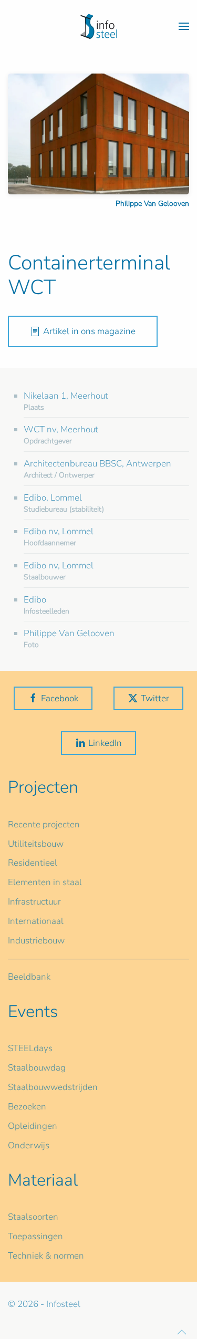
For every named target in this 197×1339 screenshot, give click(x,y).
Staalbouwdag (37, 1068)
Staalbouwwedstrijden (53, 1087)
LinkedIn (105, 743)
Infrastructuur (34, 902)
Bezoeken (27, 1107)
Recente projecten (44, 824)
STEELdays (30, 1048)
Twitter (155, 698)
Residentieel (32, 863)
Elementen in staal (45, 882)
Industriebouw (36, 941)
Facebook (59, 698)
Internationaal (36, 921)
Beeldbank (29, 977)
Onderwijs (28, 1145)
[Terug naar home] (99, 26)
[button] (184, 26)
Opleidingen (32, 1126)
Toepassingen (35, 1236)
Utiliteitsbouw (36, 844)
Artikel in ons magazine (89, 331)
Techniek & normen (46, 1256)
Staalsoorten (33, 1217)
